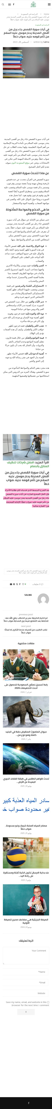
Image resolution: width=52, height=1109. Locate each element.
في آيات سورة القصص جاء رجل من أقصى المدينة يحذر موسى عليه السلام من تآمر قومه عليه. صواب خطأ (27, 572)
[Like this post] (23, 584)
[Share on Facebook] (19, 584)
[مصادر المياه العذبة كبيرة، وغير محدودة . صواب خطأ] (26, 805)
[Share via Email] (11, 584)
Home (46, 14)
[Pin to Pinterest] (14, 584)
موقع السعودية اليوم (20, 162)
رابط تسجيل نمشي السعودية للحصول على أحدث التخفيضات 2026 (26, 686)
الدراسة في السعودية (29, 14)
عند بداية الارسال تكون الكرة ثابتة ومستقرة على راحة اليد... (26, 874)
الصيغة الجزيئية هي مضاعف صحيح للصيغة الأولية (26, 921)
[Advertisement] (26, 109)
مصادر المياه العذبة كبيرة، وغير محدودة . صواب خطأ (26, 827)
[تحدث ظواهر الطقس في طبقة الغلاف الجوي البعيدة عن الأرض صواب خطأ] (26, 758)
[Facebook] (13, 4)
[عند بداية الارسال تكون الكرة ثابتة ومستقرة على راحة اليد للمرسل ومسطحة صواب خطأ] (26, 852)
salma (46, 42)
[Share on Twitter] (17, 584)
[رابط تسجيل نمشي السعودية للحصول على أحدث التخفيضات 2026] (26, 664)
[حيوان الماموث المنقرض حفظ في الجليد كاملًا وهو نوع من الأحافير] (26, 711)
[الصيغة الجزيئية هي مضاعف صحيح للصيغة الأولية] (26, 899)
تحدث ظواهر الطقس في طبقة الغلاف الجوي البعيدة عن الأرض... (26, 780)
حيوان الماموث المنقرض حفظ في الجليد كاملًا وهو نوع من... (26, 733)
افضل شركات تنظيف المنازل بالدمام (28, 464)
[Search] (2, 4)
